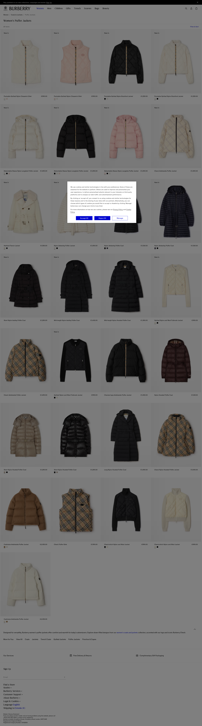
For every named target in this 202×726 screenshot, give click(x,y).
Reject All (102, 218)
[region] (101, 202)
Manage (120, 218)
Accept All (84, 218)
